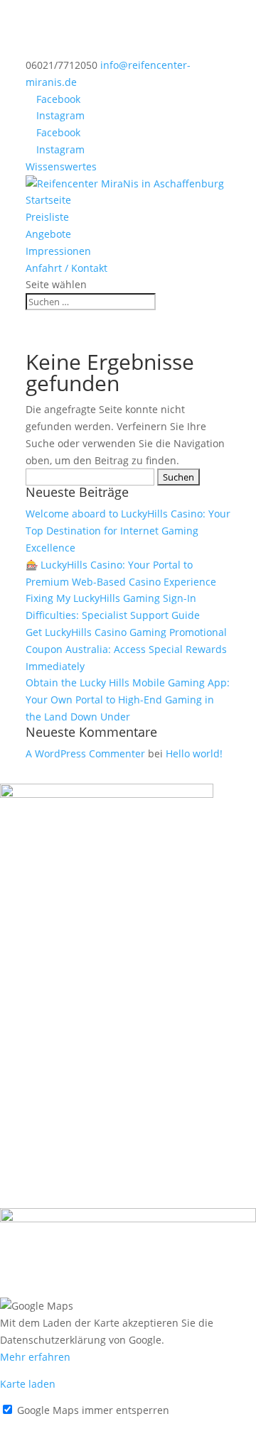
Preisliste (47, 217)
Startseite (48, 200)
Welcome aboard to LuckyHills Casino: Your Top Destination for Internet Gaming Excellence (128, 530)
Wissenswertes (61, 166)
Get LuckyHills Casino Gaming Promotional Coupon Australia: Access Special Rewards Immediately (126, 649)
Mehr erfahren (35, 1357)
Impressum (27, 1427)
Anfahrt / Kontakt (66, 268)
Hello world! (194, 753)
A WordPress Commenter (85, 753)
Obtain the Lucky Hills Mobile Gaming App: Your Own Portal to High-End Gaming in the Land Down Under (128, 699)
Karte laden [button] (27, 1384)
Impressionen (58, 251)
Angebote (48, 234)
